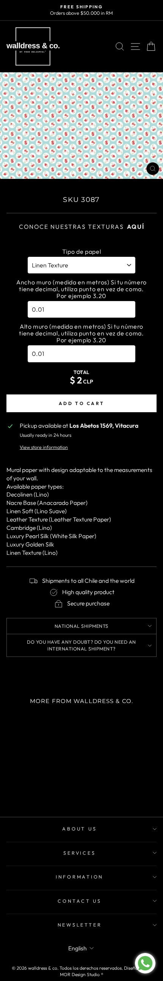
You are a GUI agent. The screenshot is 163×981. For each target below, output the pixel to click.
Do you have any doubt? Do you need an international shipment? (81, 645)
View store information (44, 447)
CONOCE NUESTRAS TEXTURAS (81, 226)
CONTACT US (80, 901)
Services (79, 853)
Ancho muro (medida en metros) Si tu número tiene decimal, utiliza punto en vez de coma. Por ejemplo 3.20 (81, 289)
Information (79, 877)
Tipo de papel (81, 251)
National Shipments (81, 626)
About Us (79, 829)
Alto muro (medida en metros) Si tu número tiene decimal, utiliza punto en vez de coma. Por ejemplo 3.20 (81, 333)
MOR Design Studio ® (81, 974)
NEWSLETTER (80, 925)
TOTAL (81, 372)
